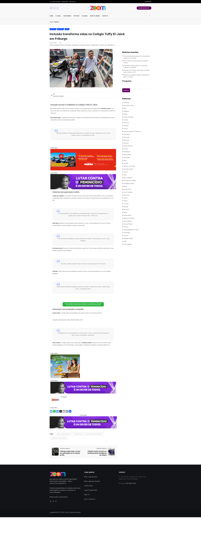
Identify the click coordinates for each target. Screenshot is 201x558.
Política (125, 201)
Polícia (125, 198)
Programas (67, 15)
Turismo (125, 235)
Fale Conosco (72, 1)
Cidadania (126, 111)
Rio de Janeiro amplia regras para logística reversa (135, 61)
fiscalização (126, 151)
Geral (66, 29)
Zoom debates (127, 244)
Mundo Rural (127, 189)
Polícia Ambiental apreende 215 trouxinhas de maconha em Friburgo (136, 57)
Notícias (76, 15)
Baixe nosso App (56, 1)
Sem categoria (127, 221)
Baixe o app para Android (92, 481)
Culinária (125, 125)
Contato (105, 15)
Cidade (125, 114)
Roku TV (86, 494)
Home (51, 15)
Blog (124, 108)
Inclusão (125, 163)
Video (125, 241)
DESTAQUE (52, 29)
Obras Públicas (127, 192)
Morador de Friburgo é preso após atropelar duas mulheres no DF (136, 71)
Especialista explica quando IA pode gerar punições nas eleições (135, 66)
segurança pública (128, 218)
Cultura (125, 128)
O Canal (58, 15)
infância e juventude (129, 166)
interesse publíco (128, 169)
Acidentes (126, 102)
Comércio (126, 123)
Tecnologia (126, 232)
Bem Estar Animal (128, 105)
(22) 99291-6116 (131, 483)
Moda (125, 186)
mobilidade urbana (128, 183)
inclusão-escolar (78, 434)
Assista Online (65, 1)
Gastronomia (127, 154)
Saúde (125, 212)
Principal (125, 203)
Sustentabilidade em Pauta (131, 229)
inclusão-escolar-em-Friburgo (94, 434)
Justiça (125, 172)
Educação (60, 29)
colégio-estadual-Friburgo (63, 434)
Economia (126, 137)
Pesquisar (126, 81)
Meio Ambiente (127, 177)
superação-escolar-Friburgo (59, 438)
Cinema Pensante (128, 117)
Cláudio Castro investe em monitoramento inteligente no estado (97, 453)
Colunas (85, 15)
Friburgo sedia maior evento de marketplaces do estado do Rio (70, 453)
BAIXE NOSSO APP (144, 8)
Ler (54, 94)
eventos (125, 149)
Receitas (125, 206)
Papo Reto (126, 195)
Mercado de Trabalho (129, 180)
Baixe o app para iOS (90, 477)
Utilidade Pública (128, 238)
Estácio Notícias (128, 146)
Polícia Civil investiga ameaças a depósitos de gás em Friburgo (136, 76)
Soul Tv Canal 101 (89, 499)
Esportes (125, 143)
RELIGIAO (126, 209)
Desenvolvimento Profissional (132, 131)
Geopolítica (126, 157)
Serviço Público (128, 224)
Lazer (125, 175)
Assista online (88, 486)
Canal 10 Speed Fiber (90, 490)
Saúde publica (127, 215)
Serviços (125, 227)
